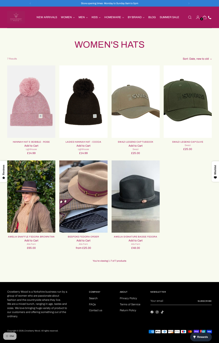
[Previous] (30, 3)
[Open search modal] (190, 17)
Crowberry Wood (32, 331)
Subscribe (205, 301)
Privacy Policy (128, 298)
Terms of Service (130, 304)
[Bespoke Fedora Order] (83, 196)
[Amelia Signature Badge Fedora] (136, 196)
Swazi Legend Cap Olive (187, 142)
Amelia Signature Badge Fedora (135, 237)
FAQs (92, 304)
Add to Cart (31, 145)
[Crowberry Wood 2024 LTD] (16, 17)
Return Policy (128, 310)
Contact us (95, 310)
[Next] (188, 3)
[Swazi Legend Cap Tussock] (136, 101)
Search (93, 298)
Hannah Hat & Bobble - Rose (31, 142)
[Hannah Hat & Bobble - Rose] (31, 101)
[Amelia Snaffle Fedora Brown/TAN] (31, 196)
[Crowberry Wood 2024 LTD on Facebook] (152, 312)
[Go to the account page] (196, 17)
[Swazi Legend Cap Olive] (188, 101)
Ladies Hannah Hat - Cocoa (83, 142)
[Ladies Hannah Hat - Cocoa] (83, 101)
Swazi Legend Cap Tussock (135, 142)
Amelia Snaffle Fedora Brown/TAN (31, 237)
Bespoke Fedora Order (83, 237)
